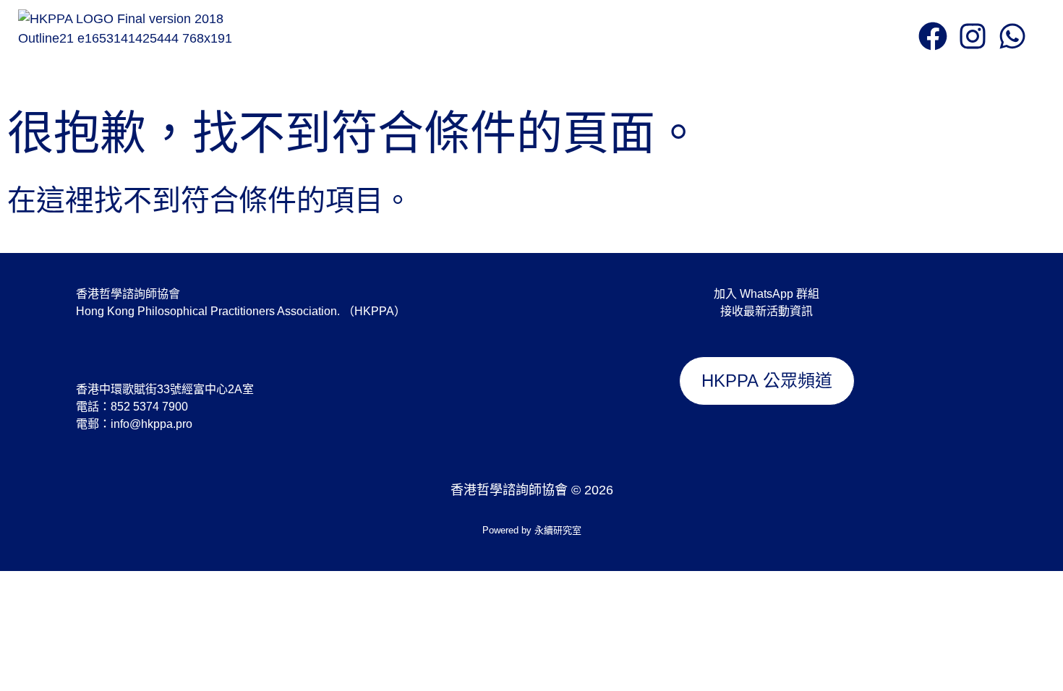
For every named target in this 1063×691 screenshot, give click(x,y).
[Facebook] (932, 36)
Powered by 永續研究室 (531, 530)
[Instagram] (972, 36)
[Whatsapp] (1012, 36)
